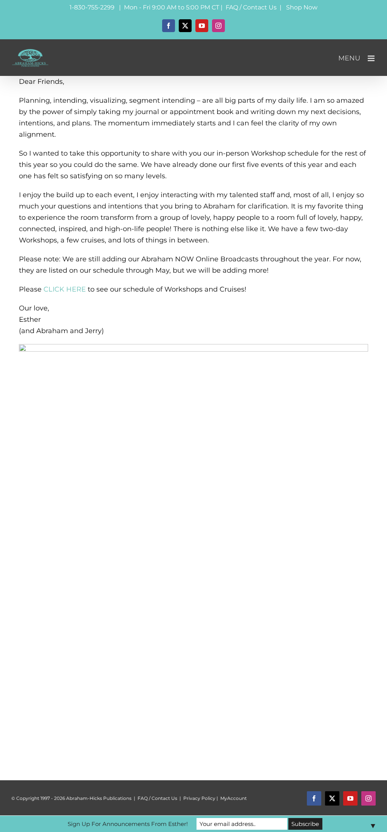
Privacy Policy (199, 798)
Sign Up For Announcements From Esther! (128, 823)
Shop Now (301, 7)
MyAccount (233, 798)
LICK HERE (67, 289)
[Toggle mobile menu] (372, 58)
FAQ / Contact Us (251, 7)
